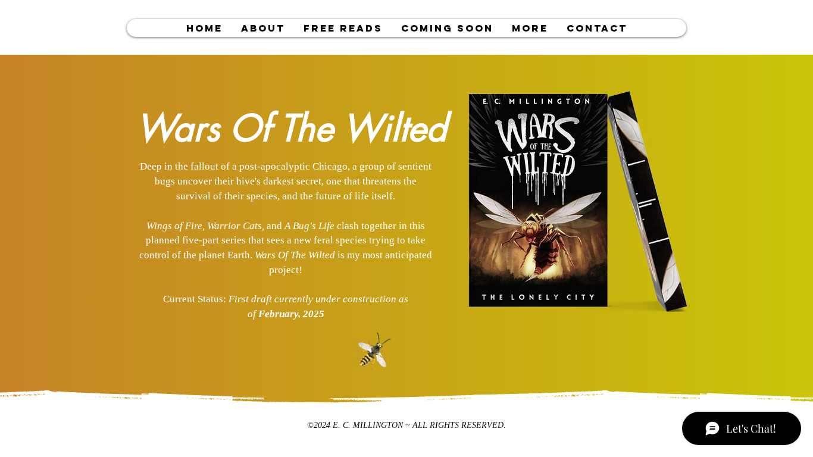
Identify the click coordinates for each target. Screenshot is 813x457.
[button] (343, 28)
